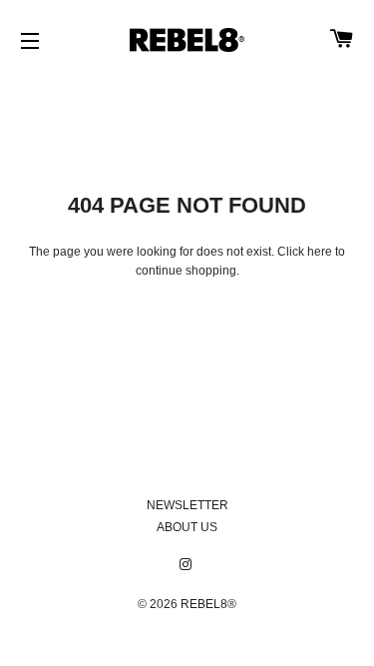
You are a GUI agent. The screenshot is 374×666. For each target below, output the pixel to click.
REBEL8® (208, 604)
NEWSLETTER (187, 505)
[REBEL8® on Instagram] (187, 565)
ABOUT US (187, 527)
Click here (304, 252)
